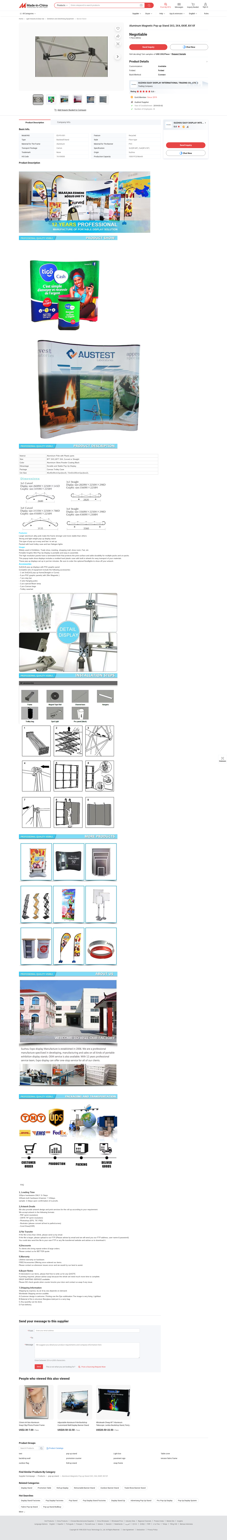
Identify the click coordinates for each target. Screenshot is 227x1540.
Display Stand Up (118, 1500)
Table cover (165, 1453)
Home (21, 19)
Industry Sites (130, 1521)
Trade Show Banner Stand (135, 1488)
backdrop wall (24, 1458)
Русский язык (90, 1524)
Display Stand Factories (30, 1500)
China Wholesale (103, 1521)
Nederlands (118, 1524)
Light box (117, 1453)
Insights (180, 1521)
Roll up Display (62, 1488)
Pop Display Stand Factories (94, 1500)
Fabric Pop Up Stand (29, 1507)
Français (79, 1524)
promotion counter (73, 1458)
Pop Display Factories (54, 1500)
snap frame (118, 1463)
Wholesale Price (117, 1521)
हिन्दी (148, 1524)
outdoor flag (24, 1463)
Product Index (159, 1521)
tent (20, 1453)
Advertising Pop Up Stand (141, 1500)
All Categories (28, 13)
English (52, 1524)
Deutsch (109, 1524)
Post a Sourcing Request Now (92, 1366)
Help (161, 13)
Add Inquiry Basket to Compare (72, 110)
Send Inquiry (148, 47)
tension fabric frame (169, 1458)
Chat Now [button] (190, 47)
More (21, 1511)
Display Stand (26, 1488)
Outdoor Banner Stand (109, 1488)
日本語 (142, 1524)
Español (60, 1524)
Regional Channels (144, 1521)
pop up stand (71, 1453)
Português (69, 1524)
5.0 (175, 126)
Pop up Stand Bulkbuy (52, 1507)
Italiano (100, 1524)
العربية (127, 1524)
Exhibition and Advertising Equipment (60, 19)
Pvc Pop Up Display (164, 1500)
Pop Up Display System (187, 1500)
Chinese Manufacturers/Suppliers (82, 1521)
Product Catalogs (56, 1448)
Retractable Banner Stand (84, 1488)
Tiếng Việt (173, 1524)
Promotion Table (44, 1488)
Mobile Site (170, 1521)
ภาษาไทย (156, 1524)
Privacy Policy (153, 1530)
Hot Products (49, 1521)
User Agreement (128, 1530)
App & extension (176, 13)
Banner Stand (81, 19)
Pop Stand (73, 1500)
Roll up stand (71, 1463)
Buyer (147, 13)
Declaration (141, 1530)
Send (39, 1366)
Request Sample (179, 54)
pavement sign (119, 1458)
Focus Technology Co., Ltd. (96, 1530)
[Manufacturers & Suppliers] (33, 5)
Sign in (205, 7)
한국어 (134, 1524)
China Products (62, 1521)
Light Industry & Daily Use (35, 19)
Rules (206, 13)
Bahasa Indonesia (186, 1524)
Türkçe (164, 1524)
